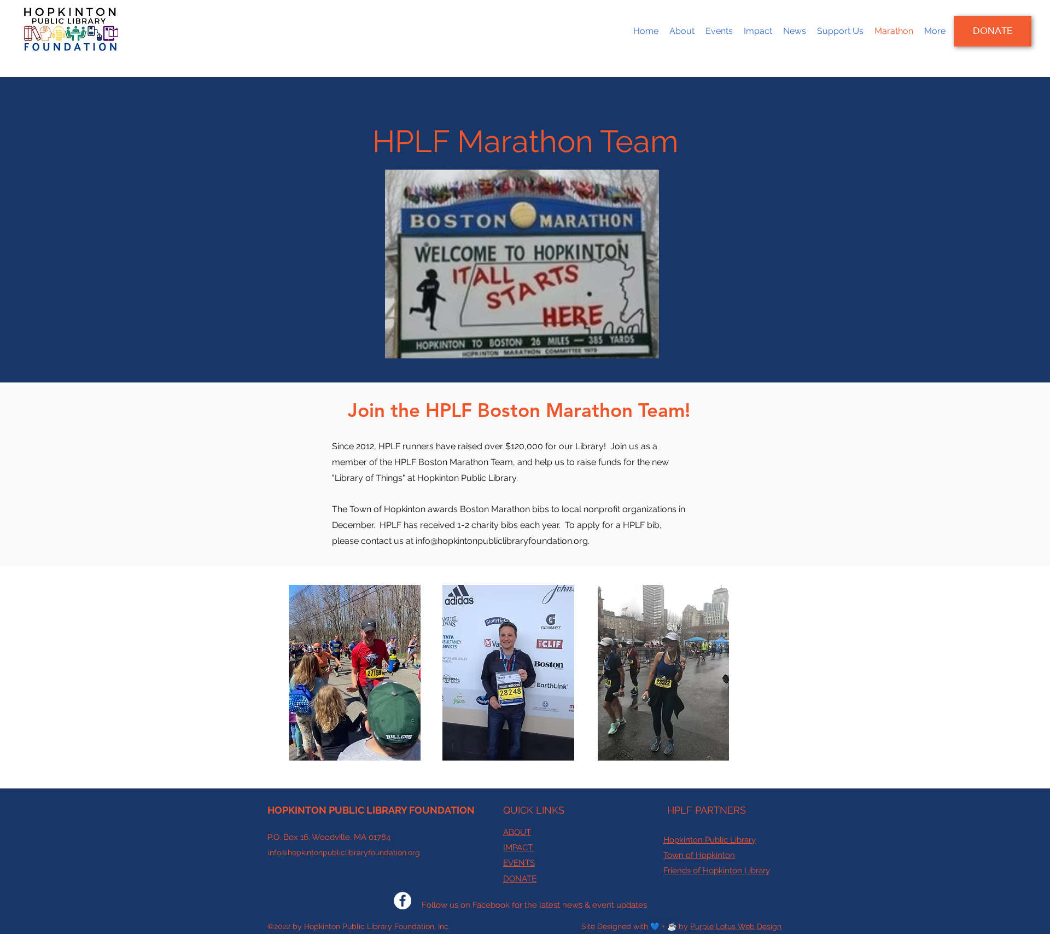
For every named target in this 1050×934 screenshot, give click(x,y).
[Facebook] (402, 900)
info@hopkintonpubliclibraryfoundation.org (502, 541)
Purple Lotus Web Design (735, 926)
